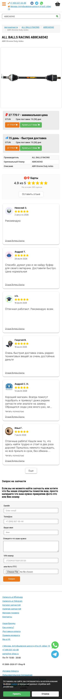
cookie (14, 684)
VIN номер (9, 555)
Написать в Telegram (12, 601)
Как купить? (8, 627)
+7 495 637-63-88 (18, 3)
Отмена (45, 694)
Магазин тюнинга (10, 613)
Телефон (8, 516)
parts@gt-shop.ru (10, 654)
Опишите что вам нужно (14, 538)
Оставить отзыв (31, 194)
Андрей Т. (20, 251)
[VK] (32, 3)
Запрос (11, 579)
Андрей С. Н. (22, 383)
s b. (16, 295)
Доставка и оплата (11, 631)
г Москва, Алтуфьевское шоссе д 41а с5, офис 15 (26, 646)
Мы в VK (6, 639)
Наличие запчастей (11, 609)
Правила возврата (11, 635)
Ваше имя (8, 527)
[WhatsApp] (41, 3)
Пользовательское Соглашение (17, 675)
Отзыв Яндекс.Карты (14, 240)
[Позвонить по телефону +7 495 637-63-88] (9, 3)
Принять (17, 694)
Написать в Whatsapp (12, 597)
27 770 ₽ (11, 125)
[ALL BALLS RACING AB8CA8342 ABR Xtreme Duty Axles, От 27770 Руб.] (31, 77)
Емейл (7, 505)
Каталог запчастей (11, 605)
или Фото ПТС (10, 566)
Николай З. (21, 207)
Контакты (7, 617)
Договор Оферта (10, 671)
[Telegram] (36, 3)
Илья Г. (18, 428)
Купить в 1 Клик (30, 125)
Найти (57, 16)
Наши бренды (8, 623)
